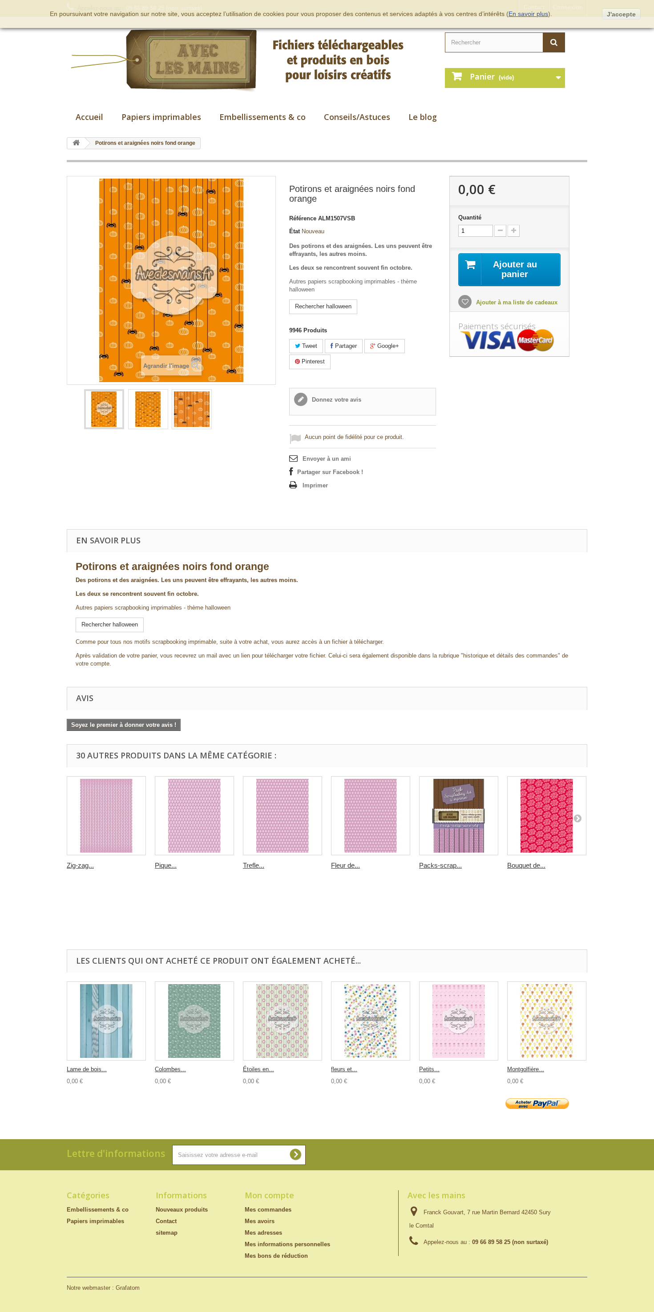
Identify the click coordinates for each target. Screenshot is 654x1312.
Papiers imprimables (161, 117)
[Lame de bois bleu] (106, 1021)
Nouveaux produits (182, 1209)
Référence (302, 218)
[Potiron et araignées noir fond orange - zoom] (191, 409)
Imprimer (315, 485)
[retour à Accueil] (76, 143)
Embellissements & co (262, 117)
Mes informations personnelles (287, 1244)
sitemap (167, 1232)
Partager (345, 346)
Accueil (89, 117)
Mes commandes (268, 1209)
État (294, 231)
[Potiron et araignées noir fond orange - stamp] (104, 409)
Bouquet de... (526, 865)
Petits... (429, 1069)
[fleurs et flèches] (370, 1021)
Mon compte (269, 1195)
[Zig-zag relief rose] (106, 815)
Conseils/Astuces (357, 117)
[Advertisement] (322, 927)
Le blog (422, 117)
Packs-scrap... (440, 865)
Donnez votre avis (335, 399)
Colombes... (170, 1069)
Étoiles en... (258, 1069)
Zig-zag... (80, 865)
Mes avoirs (260, 1221)
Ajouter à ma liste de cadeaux (515, 302)
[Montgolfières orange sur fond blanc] (546, 1021)
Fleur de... (345, 865)
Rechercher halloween (323, 306)
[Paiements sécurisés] (509, 340)
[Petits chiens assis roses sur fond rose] (458, 1021)
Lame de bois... (87, 1069)
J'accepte (621, 14)
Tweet (308, 346)
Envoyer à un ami (327, 458)
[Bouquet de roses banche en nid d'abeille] (546, 815)
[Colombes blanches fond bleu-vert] (194, 1021)
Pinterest (312, 361)
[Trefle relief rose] (282, 815)
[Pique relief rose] (194, 815)
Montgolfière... (525, 1069)
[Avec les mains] (247, 60)
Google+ (387, 346)
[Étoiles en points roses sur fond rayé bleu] (282, 1021)
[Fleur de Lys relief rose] (370, 815)
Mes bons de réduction (276, 1255)
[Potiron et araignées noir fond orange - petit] (148, 409)
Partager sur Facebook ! (330, 472)
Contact (166, 1221)
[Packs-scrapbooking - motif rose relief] (458, 815)
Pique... (166, 865)
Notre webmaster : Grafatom (103, 1287)
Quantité (469, 217)
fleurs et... (344, 1069)
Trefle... (253, 865)
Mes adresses (263, 1232)
